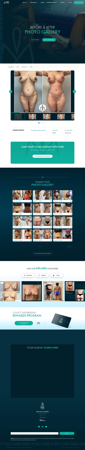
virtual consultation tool (47, 150)
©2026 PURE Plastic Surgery (11, 447)
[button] (25, 3)
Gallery (43, 2)
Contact (62, 2)
